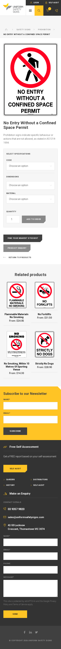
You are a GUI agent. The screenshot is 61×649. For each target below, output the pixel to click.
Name (6, 400)
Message (8, 577)
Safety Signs (23, 30)
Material (11, 193)
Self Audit (15, 469)
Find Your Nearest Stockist (23, 238)
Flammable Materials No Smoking (16, 316)
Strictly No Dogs (44, 363)
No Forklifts (44, 314)
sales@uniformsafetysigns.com (26, 517)
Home (6, 30)
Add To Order (34, 219)
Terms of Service (20, 604)
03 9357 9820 (16, 509)
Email (6, 413)
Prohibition (44, 30)
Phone (6, 564)
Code (9, 160)
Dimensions (12, 177)
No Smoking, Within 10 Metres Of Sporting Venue (16, 366)
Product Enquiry (17, 248)
